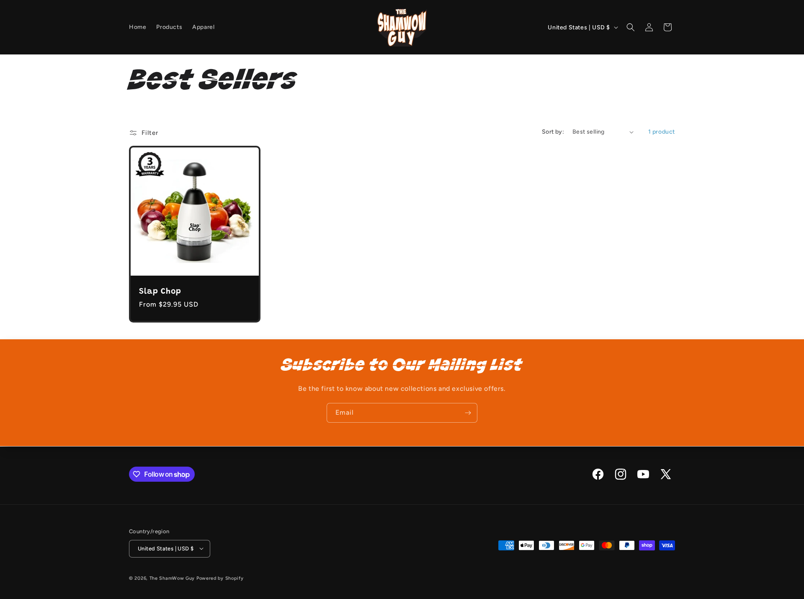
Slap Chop (160, 292)
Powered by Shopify (220, 578)
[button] (630, 27)
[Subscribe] (468, 413)
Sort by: (553, 131)
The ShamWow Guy (172, 578)
